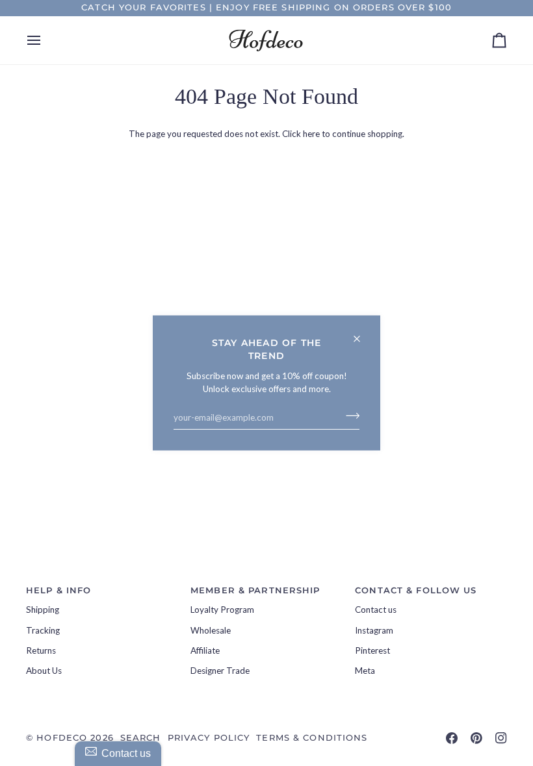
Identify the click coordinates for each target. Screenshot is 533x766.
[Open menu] (45, 40)
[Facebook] (452, 738)
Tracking (43, 630)
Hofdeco (61, 738)
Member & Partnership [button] (255, 590)
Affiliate (205, 650)
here (311, 134)
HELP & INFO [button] (58, 590)
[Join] (348, 415)
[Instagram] (501, 738)
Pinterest (372, 650)
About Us (44, 670)
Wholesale (210, 630)
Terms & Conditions (311, 738)
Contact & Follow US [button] (415, 590)
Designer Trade (220, 670)
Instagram (374, 630)
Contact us (375, 609)
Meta (365, 670)
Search (140, 738)
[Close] (362, 333)
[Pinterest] (476, 738)
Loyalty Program (222, 609)
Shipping (42, 609)
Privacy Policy (209, 738)
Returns (41, 650)
